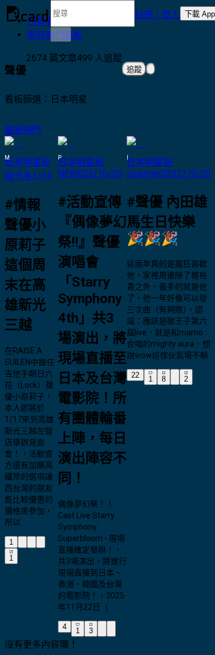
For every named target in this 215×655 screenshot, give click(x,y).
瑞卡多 (18, 175)
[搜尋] (60, 34)
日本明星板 (27, 162)
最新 (14, 130)
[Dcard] (27, 13)
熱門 (32, 130)
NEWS (70, 173)
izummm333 (152, 173)
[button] (157, 14)
